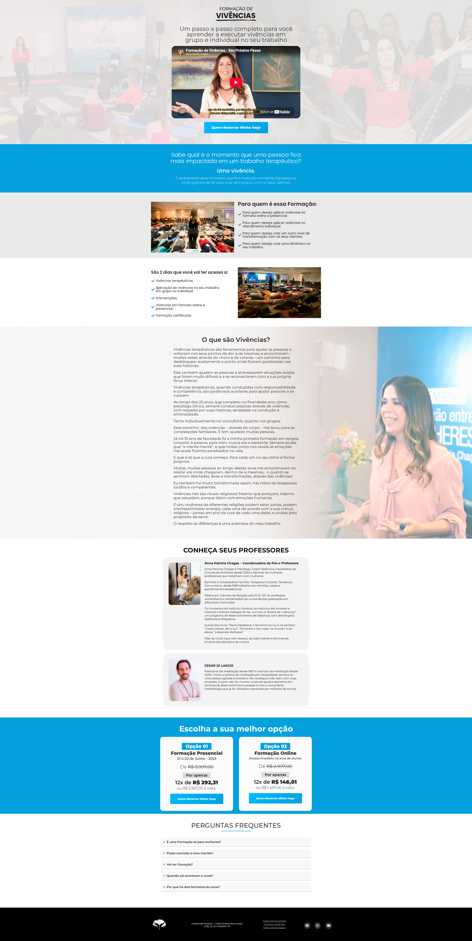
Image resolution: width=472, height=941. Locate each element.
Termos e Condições (274, 924)
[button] (236, 842)
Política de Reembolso (274, 927)
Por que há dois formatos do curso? (193, 887)
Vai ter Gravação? (180, 864)
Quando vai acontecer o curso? (190, 876)
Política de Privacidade (274, 920)
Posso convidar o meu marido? (190, 853)
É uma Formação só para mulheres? (194, 842)
